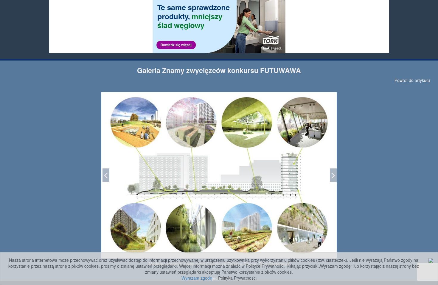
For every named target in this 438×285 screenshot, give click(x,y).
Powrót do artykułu (412, 80)
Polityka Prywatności (237, 278)
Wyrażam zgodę (196, 278)
